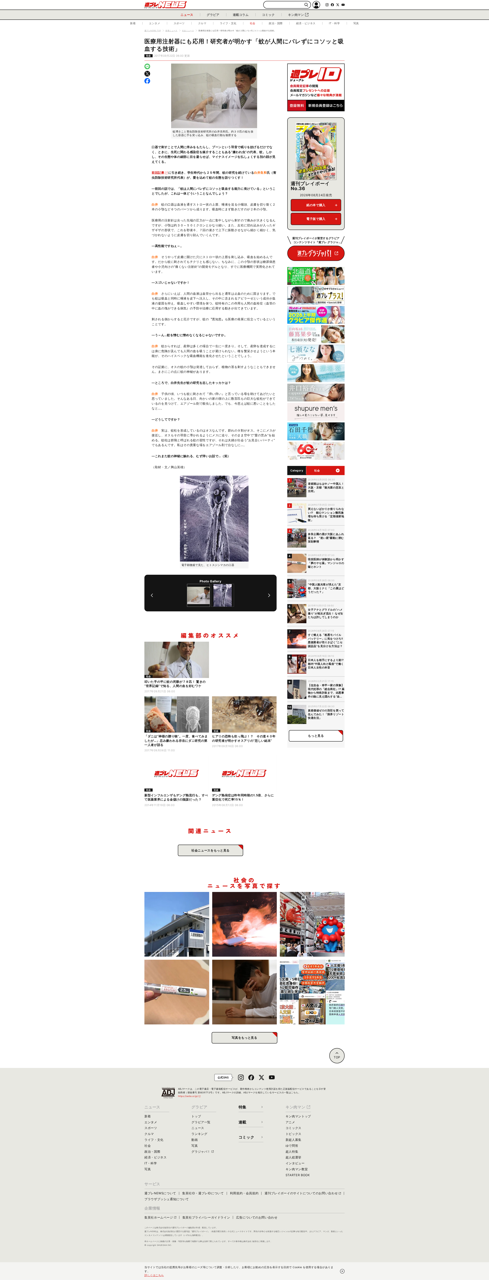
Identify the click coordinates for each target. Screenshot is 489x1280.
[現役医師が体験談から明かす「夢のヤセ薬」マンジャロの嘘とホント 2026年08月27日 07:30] (176, 992)
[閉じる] (342, 1271)
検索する (306, 5)
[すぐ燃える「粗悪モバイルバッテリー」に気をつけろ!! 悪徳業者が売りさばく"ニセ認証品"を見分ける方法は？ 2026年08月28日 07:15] (244, 924)
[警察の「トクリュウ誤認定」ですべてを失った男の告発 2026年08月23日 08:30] (244, 992)
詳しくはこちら (154, 1275)
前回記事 (158, 172)
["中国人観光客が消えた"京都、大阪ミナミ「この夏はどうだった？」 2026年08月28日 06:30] (312, 924)
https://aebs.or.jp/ (189, 1096)
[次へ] (269, 595)
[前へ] (152, 595)
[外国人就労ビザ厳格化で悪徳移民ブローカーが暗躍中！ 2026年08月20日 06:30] (312, 992)
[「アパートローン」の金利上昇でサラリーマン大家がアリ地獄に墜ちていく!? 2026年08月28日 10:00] (176, 924)
